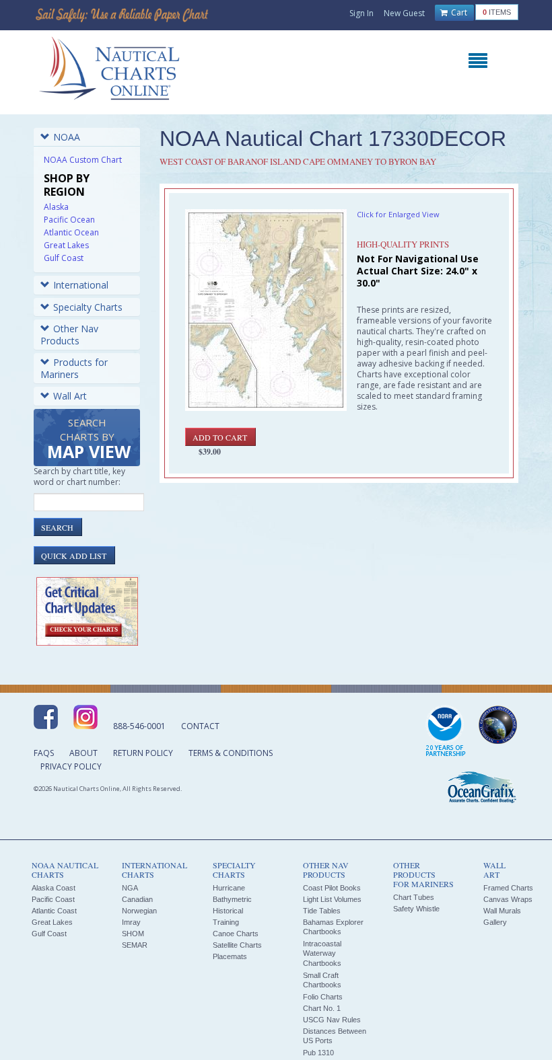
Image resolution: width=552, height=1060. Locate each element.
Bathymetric (232, 899)
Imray (131, 922)
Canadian (137, 899)
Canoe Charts (235, 934)
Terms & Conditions (230, 753)
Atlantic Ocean (71, 232)
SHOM (133, 934)
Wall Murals (502, 911)
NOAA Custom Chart (83, 159)
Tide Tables (322, 911)
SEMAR (134, 945)
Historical (228, 911)
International (80, 284)
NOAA (66, 136)
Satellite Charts (237, 945)
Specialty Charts (88, 307)
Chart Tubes (413, 897)
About (83, 753)
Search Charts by (89, 439)
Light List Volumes (332, 899)
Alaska (56, 207)
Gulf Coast (63, 258)
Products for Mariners (74, 368)
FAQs (44, 753)
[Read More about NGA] (498, 725)
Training (226, 922)
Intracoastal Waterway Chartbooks (322, 953)
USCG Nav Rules (332, 1020)
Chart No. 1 (322, 1008)
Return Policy (143, 753)
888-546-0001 (139, 726)
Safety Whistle (416, 909)
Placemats (230, 956)
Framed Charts (508, 888)
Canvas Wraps (507, 899)
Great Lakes (66, 245)
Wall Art (70, 395)
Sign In (361, 13)
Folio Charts (323, 997)
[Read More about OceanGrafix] (481, 789)
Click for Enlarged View (398, 214)
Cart (458, 12)
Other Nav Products (69, 334)
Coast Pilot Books (332, 888)
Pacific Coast (53, 899)
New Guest (404, 13)
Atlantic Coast (54, 911)
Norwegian (139, 911)
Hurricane (229, 888)
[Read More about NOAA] (445, 732)
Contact (200, 726)
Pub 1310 (318, 1053)
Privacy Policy (71, 766)
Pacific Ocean (69, 219)
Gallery (495, 922)
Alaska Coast (53, 888)
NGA (130, 888)
